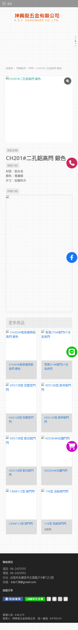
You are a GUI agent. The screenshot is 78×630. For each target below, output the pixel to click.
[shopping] (71, 446)
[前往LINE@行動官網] (35, 599)
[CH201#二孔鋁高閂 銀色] (39, 109)
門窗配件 (21, 68)
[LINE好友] (71, 352)
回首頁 (9, 68)
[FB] (71, 257)
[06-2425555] (71, 163)
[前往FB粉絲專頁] (13, 599)
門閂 (31, 68)
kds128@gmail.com (23, 582)
